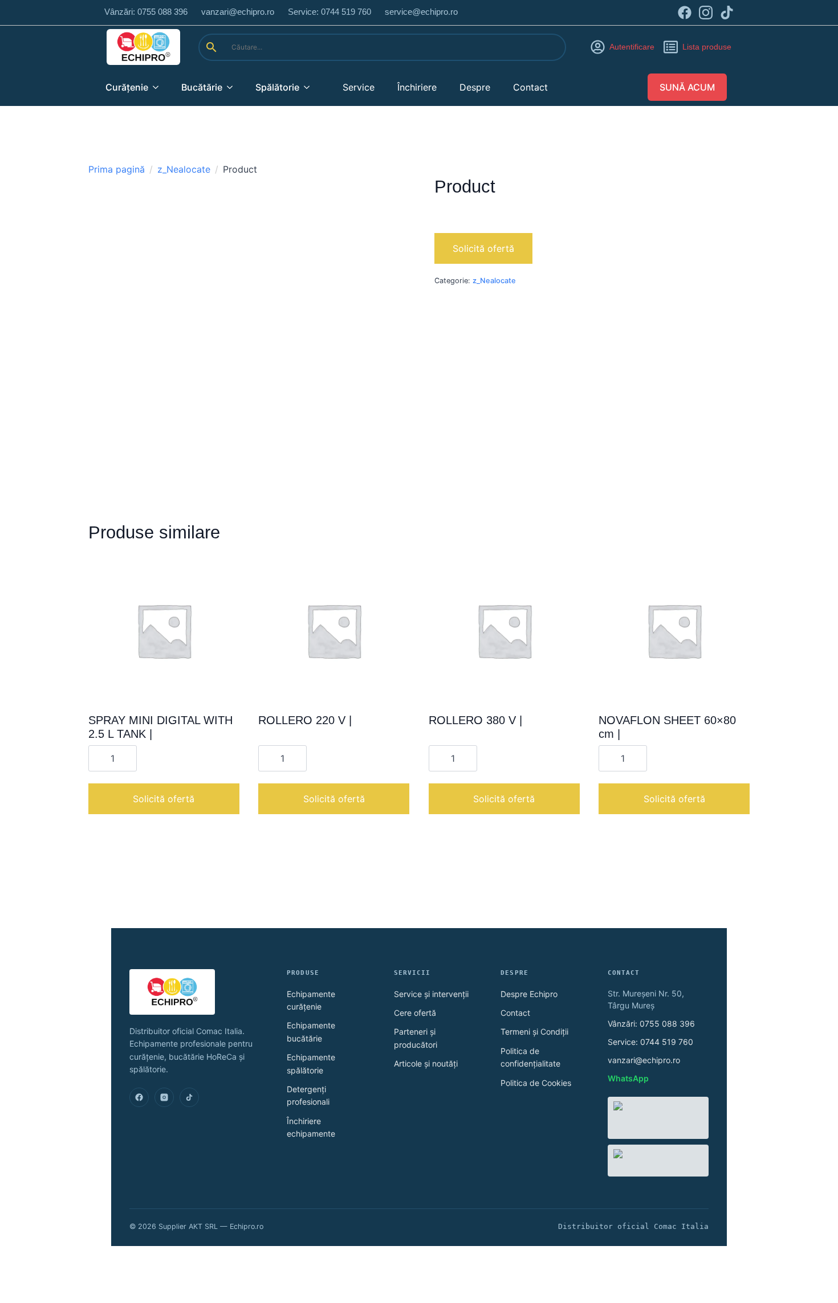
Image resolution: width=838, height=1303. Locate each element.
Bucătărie (201, 87)
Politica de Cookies (536, 1083)
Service (359, 87)
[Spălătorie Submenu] (310, 87)
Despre (474, 87)
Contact (530, 87)
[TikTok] (189, 1097)
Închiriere (417, 87)
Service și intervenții (431, 994)
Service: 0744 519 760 (650, 1042)
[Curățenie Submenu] (159, 87)
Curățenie (126, 87)
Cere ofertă (415, 1013)
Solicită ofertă (483, 248)
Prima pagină (116, 169)
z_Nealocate (183, 169)
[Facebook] (139, 1097)
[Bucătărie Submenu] (233, 87)
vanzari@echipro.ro (644, 1060)
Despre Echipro (529, 994)
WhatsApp (628, 1078)
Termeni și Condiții (534, 1031)
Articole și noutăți (426, 1063)
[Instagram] (164, 1097)
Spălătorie (277, 87)
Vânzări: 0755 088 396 (651, 1023)
